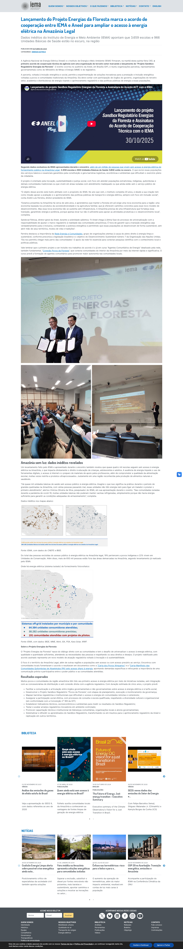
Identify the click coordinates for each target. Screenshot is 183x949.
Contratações (156, 930)
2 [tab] (93, 819)
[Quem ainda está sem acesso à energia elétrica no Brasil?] (74, 759)
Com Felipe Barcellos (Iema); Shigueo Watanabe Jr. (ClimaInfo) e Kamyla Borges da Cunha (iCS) (144, 806)
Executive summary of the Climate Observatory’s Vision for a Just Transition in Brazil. (109, 809)
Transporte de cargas (67, 930)
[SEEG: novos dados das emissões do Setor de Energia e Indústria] (144, 759)
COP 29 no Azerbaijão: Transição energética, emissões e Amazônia (144, 868)
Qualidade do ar (64, 927)
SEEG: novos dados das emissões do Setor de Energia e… (143, 793)
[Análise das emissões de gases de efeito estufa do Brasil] (38, 759)
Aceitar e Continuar (141, 945)
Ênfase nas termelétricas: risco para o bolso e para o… (108, 867)
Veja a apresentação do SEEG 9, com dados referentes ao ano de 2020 (37, 806)
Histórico (24, 927)
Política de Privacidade (83, 944)
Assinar (68, 915)
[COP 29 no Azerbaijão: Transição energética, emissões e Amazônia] (144, 847)
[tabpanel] (38, 774)
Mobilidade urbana (66, 925)
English (157, 6)
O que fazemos (98, 6)
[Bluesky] (110, 915)
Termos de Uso (67, 944)
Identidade (25, 925)
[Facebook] (125, 915)
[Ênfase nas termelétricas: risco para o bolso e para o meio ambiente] (109, 847)
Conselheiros (26, 933)
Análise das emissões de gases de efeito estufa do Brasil (37, 792)
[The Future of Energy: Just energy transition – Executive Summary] (109, 759)
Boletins (127, 927)
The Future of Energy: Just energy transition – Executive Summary (107, 796)
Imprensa (155, 927)
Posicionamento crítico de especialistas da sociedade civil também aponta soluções (37, 881)
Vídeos (97, 933)
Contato (144, 6)
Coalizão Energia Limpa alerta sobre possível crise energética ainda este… (38, 868)
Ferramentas (100, 927)
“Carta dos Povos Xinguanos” (111, 665)
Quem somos (55, 6)
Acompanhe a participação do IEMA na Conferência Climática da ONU (144, 881)
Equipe (24, 930)
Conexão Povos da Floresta (56, 250)
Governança (26, 935)
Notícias (130, 6)
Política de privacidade (30, 940)
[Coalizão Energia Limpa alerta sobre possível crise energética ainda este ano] (38, 847)
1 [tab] (89, 819)
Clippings (128, 930)
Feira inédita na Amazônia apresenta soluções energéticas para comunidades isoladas (73, 868)
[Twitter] (102, 915)
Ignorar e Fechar (163, 945)
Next (164, 776)
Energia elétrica (39, 52)
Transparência (26, 938)
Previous (19, 776)
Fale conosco (156, 925)
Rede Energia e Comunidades (68, 233)
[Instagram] (132, 915)
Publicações (100, 930)
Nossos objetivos (76, 6)
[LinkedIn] (117, 915)
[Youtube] (140, 915)
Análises (98, 925)
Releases (127, 925)
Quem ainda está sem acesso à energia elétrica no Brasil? (73, 792)
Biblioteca (116, 6)
